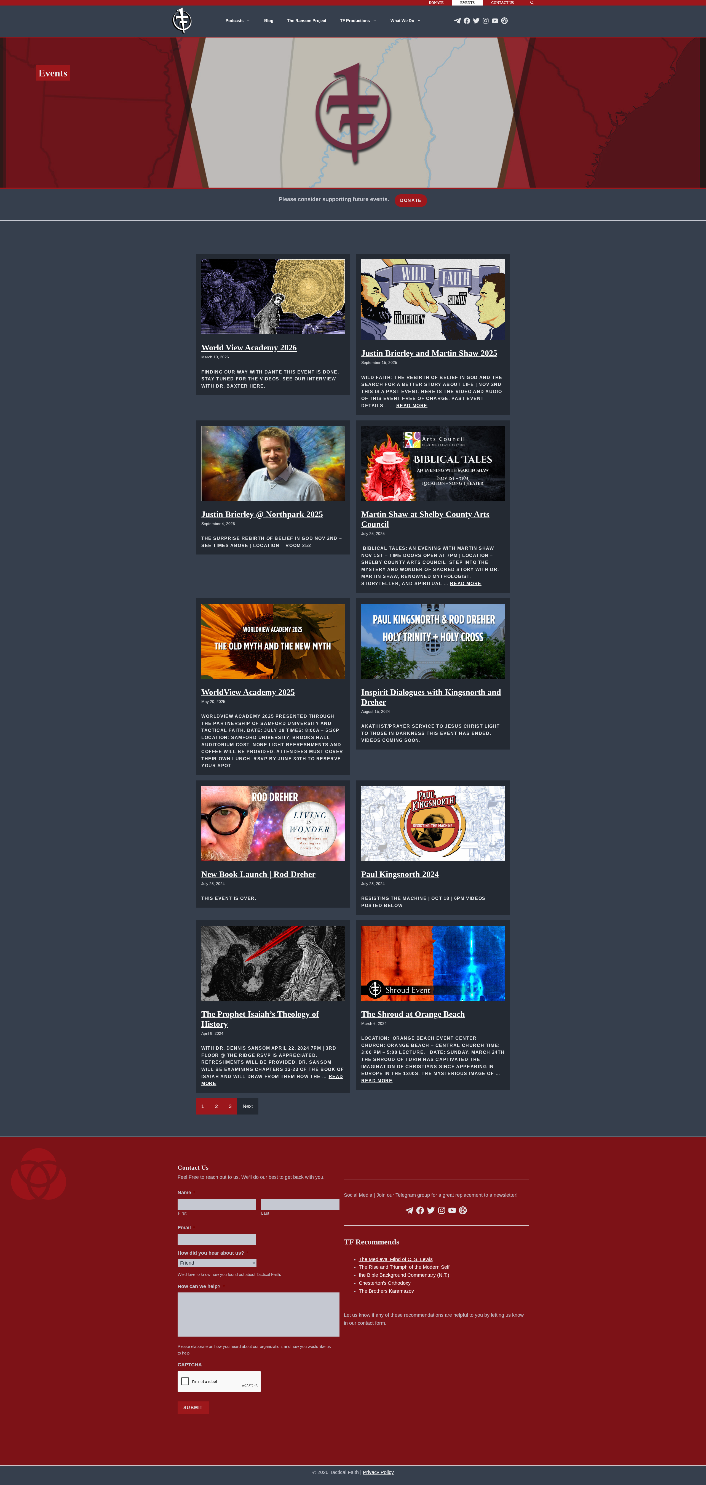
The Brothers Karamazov (386, 1291)
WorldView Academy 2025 (248, 692)
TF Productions (355, 20)
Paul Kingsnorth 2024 (400, 874)
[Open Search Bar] (532, 3)
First (182, 1213)
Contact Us (502, 3)
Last (265, 1213)
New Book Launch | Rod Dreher (258, 874)
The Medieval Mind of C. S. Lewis (396, 1259)
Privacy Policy (378, 1472)
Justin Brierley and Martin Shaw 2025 (429, 353)
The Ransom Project (306, 20)
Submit (193, 1407)
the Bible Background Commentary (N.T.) (404, 1275)
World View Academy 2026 (249, 347)
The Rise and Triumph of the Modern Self (404, 1267)
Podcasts (235, 20)
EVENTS (467, 3)
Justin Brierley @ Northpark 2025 (262, 514)
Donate (436, 3)
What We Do (402, 20)
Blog (268, 20)
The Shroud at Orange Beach (413, 1014)
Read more (411, 405)
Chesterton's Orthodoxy (385, 1283)
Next (248, 1106)
